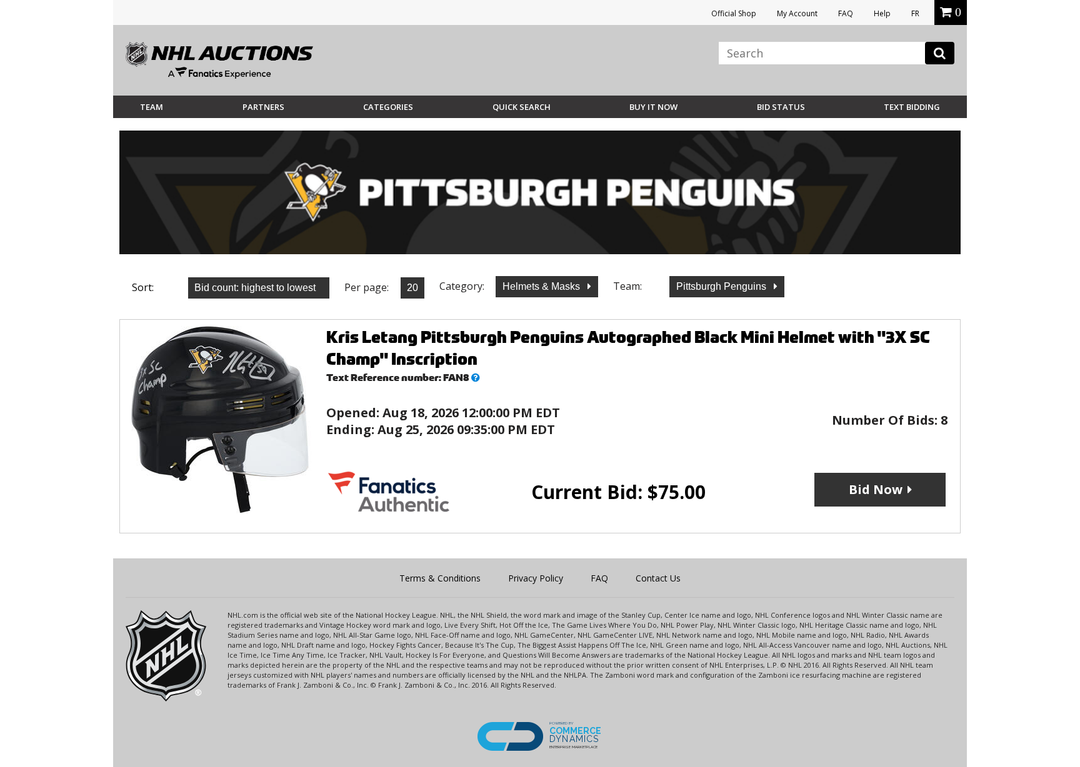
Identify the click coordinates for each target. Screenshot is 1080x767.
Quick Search (521, 106)
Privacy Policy (535, 578)
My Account (797, 13)
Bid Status (781, 106)
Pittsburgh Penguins (722, 286)
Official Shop (733, 13)
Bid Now (875, 489)
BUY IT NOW (653, 106)
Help (882, 13)
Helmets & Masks (542, 286)
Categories (388, 106)
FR (915, 13)
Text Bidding (912, 106)
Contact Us (658, 578)
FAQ (845, 13)
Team (151, 106)
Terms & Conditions (440, 578)
